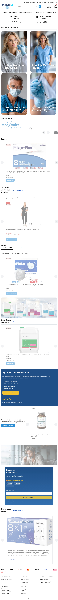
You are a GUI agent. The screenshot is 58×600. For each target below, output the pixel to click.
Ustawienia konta (25, 581)
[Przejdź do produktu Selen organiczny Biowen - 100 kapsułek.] (41, 420)
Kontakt (22, 590)
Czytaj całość (12, 559)
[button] (40, 6)
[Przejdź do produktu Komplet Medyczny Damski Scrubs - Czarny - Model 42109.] (25, 215)
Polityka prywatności (6, 579)
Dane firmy (23, 589)
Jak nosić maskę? (5, 590)
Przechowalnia (24, 582)
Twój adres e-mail (10, 490)
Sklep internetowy (27, 598)
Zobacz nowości (7, 425)
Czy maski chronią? (6, 592)
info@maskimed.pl (30, 2)
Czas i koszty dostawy (45, 581)
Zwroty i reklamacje (45, 582)
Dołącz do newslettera (28, 497)
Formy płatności (44, 579)
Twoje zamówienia (25, 579)
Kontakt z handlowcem (11, 393)
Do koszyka (10, 180)
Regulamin (20, 501)
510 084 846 (53, 2)
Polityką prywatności (14, 502)
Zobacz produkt (11, 239)
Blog (2, 589)
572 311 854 (42, 2)
